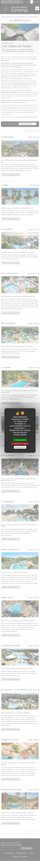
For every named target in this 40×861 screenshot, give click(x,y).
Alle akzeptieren (20, 440)
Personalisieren (20, 447)
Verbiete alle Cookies (20, 443)
